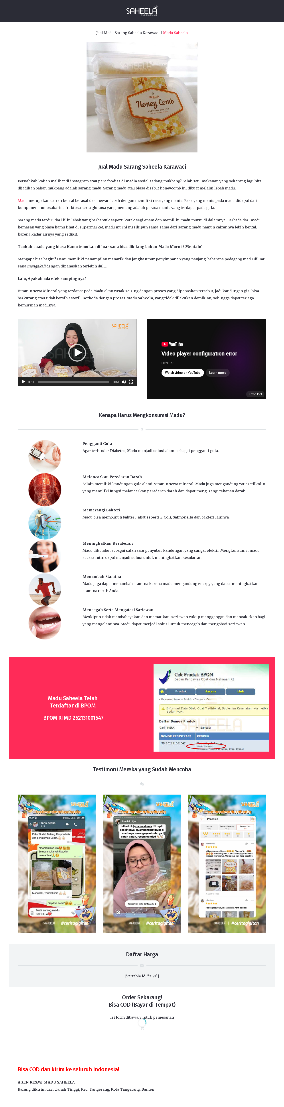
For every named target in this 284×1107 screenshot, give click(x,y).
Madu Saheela (175, 33)
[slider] (73, 382)
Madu (23, 200)
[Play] (23, 382)
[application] (77, 352)
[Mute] (124, 382)
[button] (77, 353)
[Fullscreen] (131, 382)
